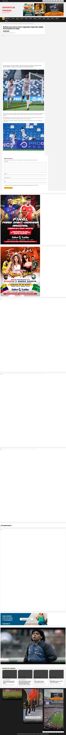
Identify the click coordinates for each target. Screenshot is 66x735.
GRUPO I (48, 18)
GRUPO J (6, 20)
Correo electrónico (7, 177)
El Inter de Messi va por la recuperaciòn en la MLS (39, 682)
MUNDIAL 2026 (7, 18)
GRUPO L (52, 18)
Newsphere (42, 733)
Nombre (5, 173)
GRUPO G (39, 18)
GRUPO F (35, 18)
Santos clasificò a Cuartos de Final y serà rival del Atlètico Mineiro (9, 682)
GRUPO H (44, 18)
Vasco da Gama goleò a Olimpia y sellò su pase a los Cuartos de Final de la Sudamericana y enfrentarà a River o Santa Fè (25, 683)
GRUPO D (26, 18)
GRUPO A (13, 18)
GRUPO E (30, 18)
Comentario (6, 161)
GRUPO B (17, 18)
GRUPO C (21, 18)
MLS (35, 679)
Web (5, 181)
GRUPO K (57, 18)
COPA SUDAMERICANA (6, 679)
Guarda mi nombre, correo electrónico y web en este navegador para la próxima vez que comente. (21, 185)
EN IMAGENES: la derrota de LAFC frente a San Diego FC (56, 682)
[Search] (63, 20)
